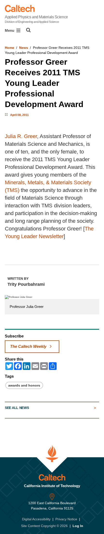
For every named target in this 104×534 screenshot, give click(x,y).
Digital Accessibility (36, 519)
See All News (17, 408)
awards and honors (24, 385)
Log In (78, 526)
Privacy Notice (66, 519)
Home (9, 48)
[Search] (28, 30)
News (23, 48)
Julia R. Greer (21, 136)
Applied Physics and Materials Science (36, 19)
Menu (10, 30)
